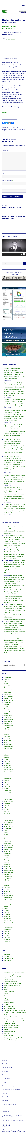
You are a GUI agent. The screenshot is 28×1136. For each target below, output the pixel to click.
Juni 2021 (6, 807)
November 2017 (8, 897)
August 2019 (7, 853)
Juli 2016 (6, 931)
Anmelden (7, 954)
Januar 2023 (7, 767)
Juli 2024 (6, 730)
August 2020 (7, 828)
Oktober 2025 (8, 698)
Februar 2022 (8, 790)
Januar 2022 (7, 793)
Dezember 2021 (8, 795)
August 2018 (7, 879)
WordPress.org (8, 960)
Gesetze (6, 993)
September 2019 (8, 851)
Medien (6, 1004)
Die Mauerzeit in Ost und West (13, 985)
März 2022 (7, 788)
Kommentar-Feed (9, 958)
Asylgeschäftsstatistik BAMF (12, 977)
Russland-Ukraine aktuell (9, 1097)
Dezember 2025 (8, 694)
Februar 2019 (7, 866)
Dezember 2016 (8, 921)
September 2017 (8, 902)
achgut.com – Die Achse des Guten (14, 973)
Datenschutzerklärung (10, 981)
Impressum (7, 998)
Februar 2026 (8, 690)
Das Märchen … (8, 979)
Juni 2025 (6, 707)
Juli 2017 (6, 906)
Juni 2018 (6, 883)
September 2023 (8, 751)
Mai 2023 (6, 759)
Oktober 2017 (7, 900)
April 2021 (7, 811)
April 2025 (7, 711)
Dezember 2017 (8, 895)
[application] (14, 247)
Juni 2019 (6, 858)
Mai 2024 (6, 734)
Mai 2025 (6, 709)
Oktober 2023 (8, 748)
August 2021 (7, 803)
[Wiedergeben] (4, 254)
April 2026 (7, 686)
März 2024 (7, 738)
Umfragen (5, 1071)
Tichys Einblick (8, 1035)
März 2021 (7, 814)
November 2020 (8, 822)
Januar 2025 (7, 717)
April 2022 (7, 786)
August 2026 (7, 677)
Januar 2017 (7, 918)
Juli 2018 (6, 881)
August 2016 (7, 929)
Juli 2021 (6, 805)
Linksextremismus (13, 129)
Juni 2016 (6, 933)
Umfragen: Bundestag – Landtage (14, 1038)
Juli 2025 (6, 704)
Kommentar (6, 150)
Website (4, 188)
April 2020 (7, 837)
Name (4, 173)
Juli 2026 (6, 679)
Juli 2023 (6, 755)
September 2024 (8, 725)
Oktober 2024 (8, 723)
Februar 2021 (7, 816)
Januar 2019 (7, 868)
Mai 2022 (6, 784)
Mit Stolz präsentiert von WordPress (12, 1133)
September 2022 (8, 776)
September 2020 (8, 826)
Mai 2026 (6, 683)
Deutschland (5, 129)
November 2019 (8, 847)
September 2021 (8, 801)
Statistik (6, 1033)
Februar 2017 (7, 916)
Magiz (5, 531)
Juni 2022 (6, 782)
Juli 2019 (6, 855)
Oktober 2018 (8, 874)
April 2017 (6, 912)
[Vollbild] (24, 254)
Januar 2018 (7, 893)
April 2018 (7, 887)
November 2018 (8, 872)
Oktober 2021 (8, 799)
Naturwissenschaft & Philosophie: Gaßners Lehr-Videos (12, 1116)
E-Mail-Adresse (7, 180)
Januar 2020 (7, 843)
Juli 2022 (6, 780)
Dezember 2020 (8, 820)
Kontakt (6, 1000)
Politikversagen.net (9, 1008)
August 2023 (7, 753)
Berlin (18, 127)
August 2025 (7, 702)
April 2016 (7, 937)
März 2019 (7, 864)
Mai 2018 (6, 885)
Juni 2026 (6, 681)
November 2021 (8, 797)
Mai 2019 (6, 860)
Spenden (6, 1029)
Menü (23, 5)
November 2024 (8, 721)
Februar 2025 (8, 715)
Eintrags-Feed (8, 956)
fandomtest (7, 527)
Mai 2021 (6, 809)
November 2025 (8, 696)
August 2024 (7, 728)
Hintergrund (7, 996)
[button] (14, 247)
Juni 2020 (6, 832)
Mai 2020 (6, 834)
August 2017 (7, 904)
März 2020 (7, 839)
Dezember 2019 (8, 845)
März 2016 (7, 939)
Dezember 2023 (8, 744)
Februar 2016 (7, 941)
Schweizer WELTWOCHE (11, 1027)
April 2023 (7, 761)
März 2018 (7, 889)
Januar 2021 (7, 818)
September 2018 (8, 876)
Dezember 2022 (8, 769)
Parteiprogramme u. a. (10, 1006)
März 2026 (7, 688)
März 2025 (7, 713)
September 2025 (8, 700)
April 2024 (7, 736)
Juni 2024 (6, 732)
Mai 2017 (6, 910)
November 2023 (8, 746)
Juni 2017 (6, 908)
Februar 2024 (8, 740)
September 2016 (8, 927)
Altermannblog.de (9, 975)
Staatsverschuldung (9, 1031)
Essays (6, 989)
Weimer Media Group (10, 1040)
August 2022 (7, 778)
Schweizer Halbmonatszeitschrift (13, 1025)
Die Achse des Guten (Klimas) (12, 983)
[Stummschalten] (21, 254)
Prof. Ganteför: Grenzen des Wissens (14, 1010)
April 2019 (7, 862)
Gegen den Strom (9, 991)
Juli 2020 (6, 830)
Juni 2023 (6, 757)
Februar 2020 (8, 841)
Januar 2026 (7, 692)
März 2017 (7, 914)
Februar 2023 (7, 765)
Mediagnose (5, 127)
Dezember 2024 (8, 719)
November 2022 (8, 772)
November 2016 (8, 923)
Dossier (6, 987)
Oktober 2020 (8, 824)
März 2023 (7, 763)
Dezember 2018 (8, 870)
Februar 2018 (7, 891)
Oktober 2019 (8, 849)
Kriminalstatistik (9, 1002)
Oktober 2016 (8, 925)
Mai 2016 (6, 935)
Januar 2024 (7, 742)
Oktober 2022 (8, 774)
